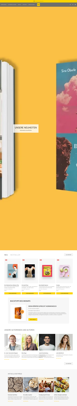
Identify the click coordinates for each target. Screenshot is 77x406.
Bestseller (15, 255)
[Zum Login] (72, 4)
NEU (6, 255)
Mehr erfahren (33, 319)
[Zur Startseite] (38, 4)
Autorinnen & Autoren (12, 4)
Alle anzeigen (68, 254)
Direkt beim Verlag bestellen (39, 1)
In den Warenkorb (12, 293)
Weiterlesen (6, 359)
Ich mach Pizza (25, 285)
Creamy (58, 285)
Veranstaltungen (31, 4)
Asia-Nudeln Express (43, 285)
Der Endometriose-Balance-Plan (11, 285)
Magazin (19, 4)
